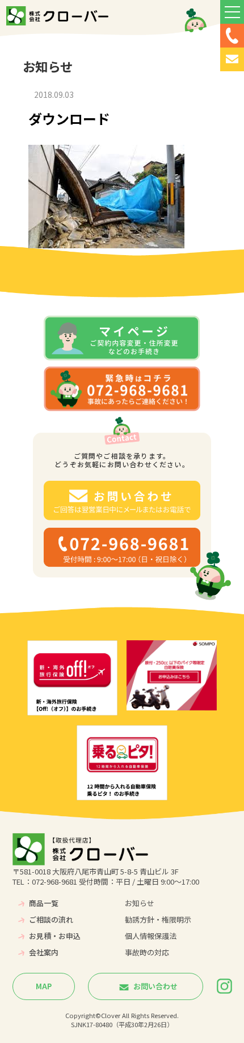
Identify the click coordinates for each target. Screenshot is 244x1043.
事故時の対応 (147, 952)
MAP (44, 986)
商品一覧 (43, 903)
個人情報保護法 (150, 935)
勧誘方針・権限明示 (158, 919)
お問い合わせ (155, 986)
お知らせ (139, 903)
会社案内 (43, 952)
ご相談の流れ (51, 919)
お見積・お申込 (55, 935)
